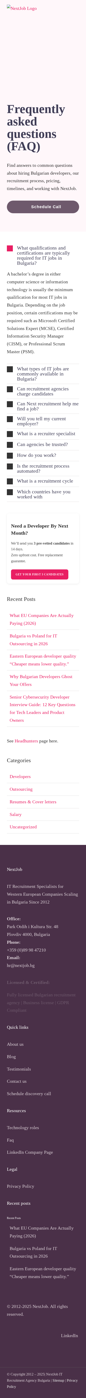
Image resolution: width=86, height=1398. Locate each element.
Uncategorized (23, 826)
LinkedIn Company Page (30, 1152)
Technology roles (23, 1127)
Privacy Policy (20, 1186)
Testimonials (19, 1068)
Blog (11, 1056)
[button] (43, 207)
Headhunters (26, 740)
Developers (20, 776)
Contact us (17, 1081)
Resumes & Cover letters (33, 801)
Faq (10, 1139)
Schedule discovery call (29, 1093)
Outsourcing (21, 789)
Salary (16, 814)
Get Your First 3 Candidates (40, 574)
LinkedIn (70, 1335)
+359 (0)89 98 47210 (26, 949)
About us (15, 1044)
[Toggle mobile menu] (77, 10)
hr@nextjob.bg (21, 965)
